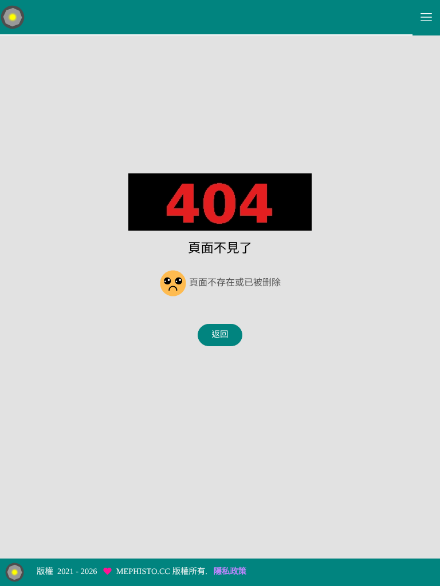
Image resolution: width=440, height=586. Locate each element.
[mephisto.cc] (206, 17)
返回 (220, 334)
